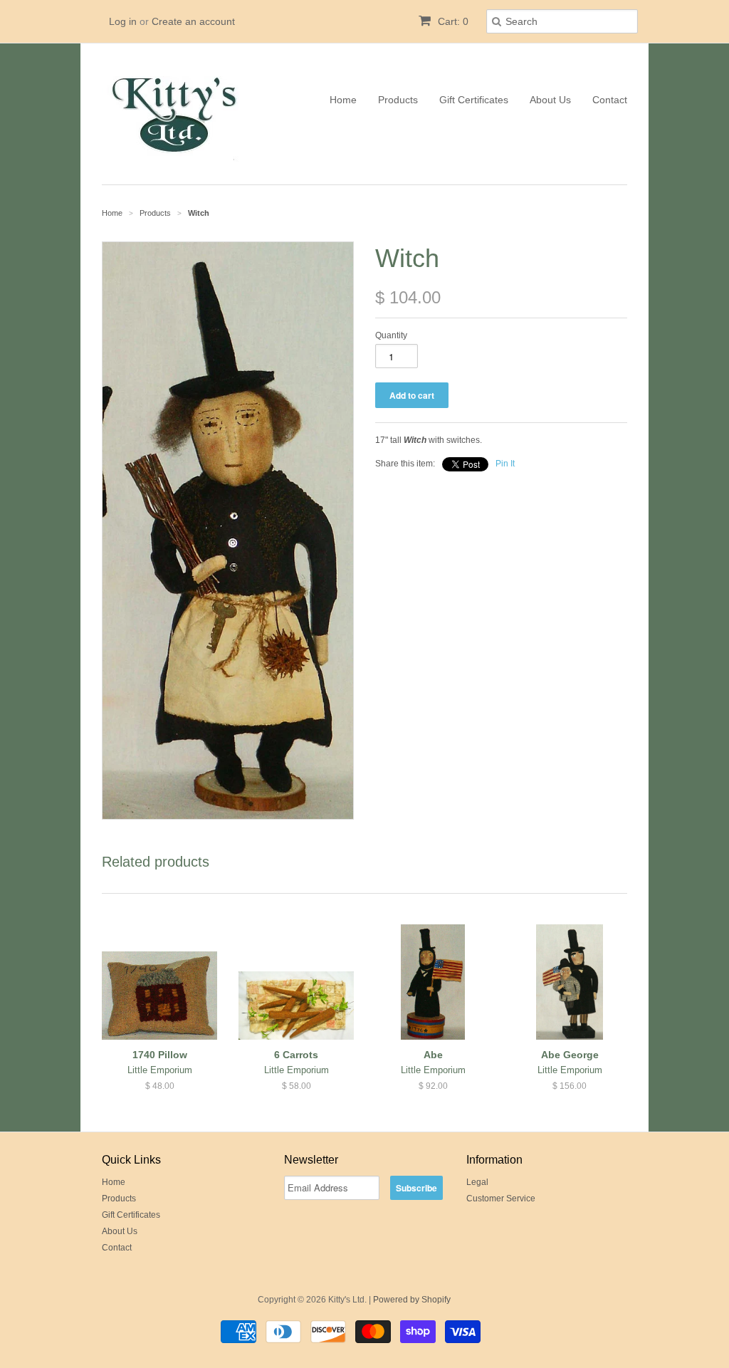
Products (398, 99)
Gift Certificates (473, 99)
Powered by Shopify (412, 1300)
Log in (123, 21)
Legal (477, 1182)
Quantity (391, 335)
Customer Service (500, 1198)
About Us (550, 99)
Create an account (193, 21)
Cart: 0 (451, 21)
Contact (609, 99)
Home (343, 99)
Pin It (505, 464)
